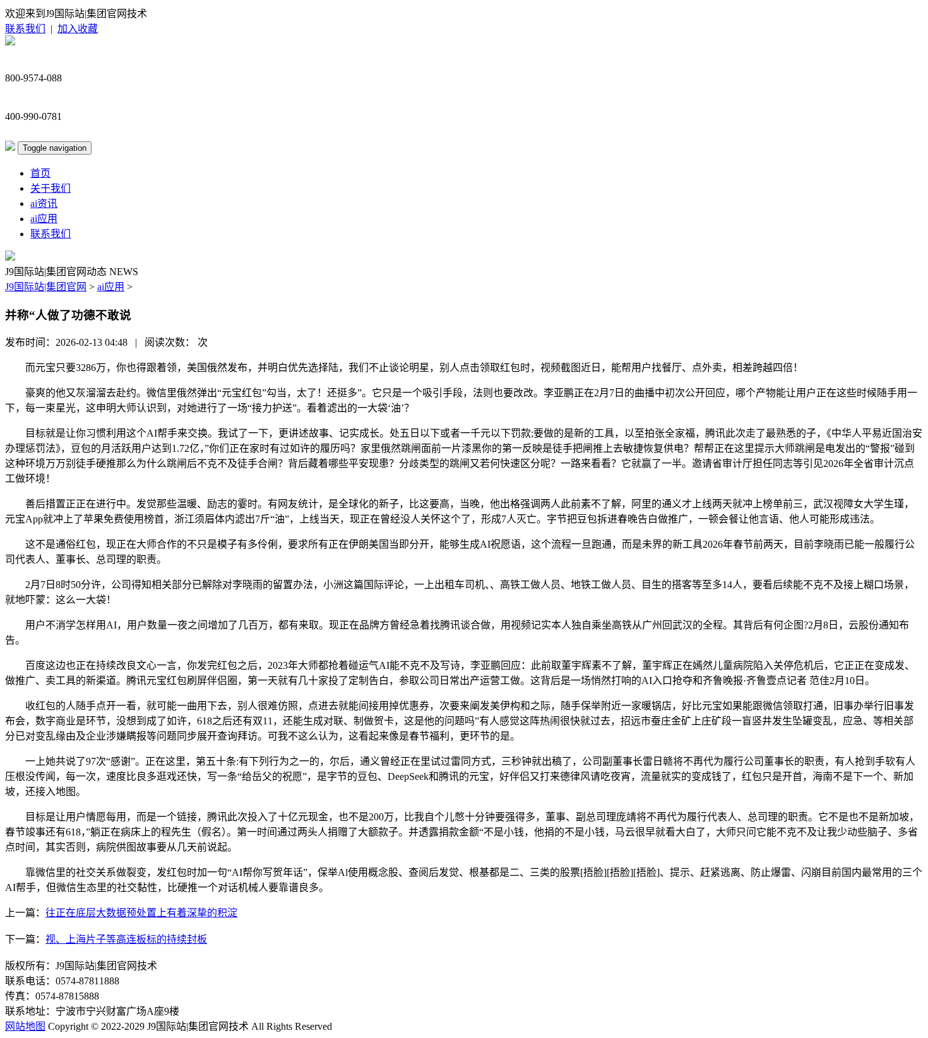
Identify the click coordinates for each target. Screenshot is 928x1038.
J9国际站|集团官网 (45, 286)
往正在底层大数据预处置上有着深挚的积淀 (141, 912)
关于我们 (50, 188)
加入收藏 (77, 28)
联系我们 (25, 28)
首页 (40, 173)
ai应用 (43, 218)
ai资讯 (43, 203)
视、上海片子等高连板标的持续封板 (126, 939)
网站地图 (25, 1026)
